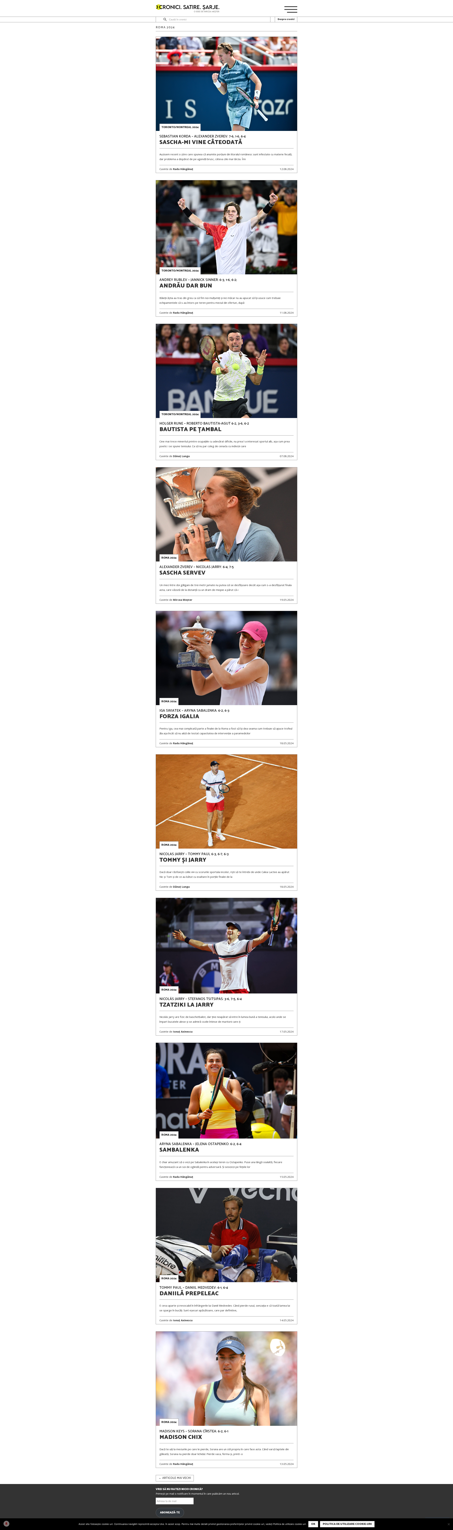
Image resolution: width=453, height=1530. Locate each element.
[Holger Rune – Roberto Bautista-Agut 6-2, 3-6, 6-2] (226, 371)
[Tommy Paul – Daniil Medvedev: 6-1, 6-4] (226, 1235)
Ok (313, 1524)
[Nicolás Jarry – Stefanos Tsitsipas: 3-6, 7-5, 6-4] (226, 945)
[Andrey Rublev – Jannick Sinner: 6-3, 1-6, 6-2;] (226, 227)
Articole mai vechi (175, 1478)
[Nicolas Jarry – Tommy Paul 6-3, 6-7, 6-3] (226, 801)
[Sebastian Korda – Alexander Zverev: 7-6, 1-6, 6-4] (226, 84)
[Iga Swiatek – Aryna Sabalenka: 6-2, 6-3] (226, 658)
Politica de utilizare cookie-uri (347, 1524)
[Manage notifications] (6, 1523)
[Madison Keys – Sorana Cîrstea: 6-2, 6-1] (226, 1379)
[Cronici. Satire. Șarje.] (189, 8)
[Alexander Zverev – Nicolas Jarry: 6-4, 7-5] (226, 514)
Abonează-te (170, 1512)
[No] (448, 1524)
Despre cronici (286, 19)
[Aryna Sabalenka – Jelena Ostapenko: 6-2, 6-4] (226, 1091)
